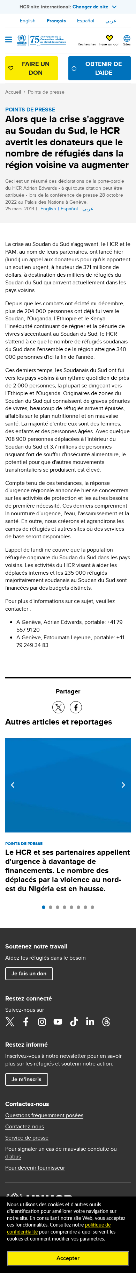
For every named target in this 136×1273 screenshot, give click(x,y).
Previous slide (12, 785)
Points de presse (46, 91)
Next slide (123, 785)
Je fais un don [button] (29, 973)
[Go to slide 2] (52, 908)
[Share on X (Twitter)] (58, 707)
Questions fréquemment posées (44, 1115)
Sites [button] (127, 44)
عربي (110, 20)
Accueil (13, 91)
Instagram (41, 1021)
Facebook (25, 1021)
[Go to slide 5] (73, 908)
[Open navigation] (8, 40)
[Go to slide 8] (94, 908)
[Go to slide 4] (66, 908)
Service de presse (26, 1138)
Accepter (68, 1258)
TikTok (73, 1021)
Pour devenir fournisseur (35, 1168)
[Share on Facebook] (76, 707)
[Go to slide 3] (59, 908)
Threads (106, 1021)
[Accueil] (41, 40)
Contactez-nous (24, 1126)
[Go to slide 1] (45, 908)
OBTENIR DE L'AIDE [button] (103, 68)
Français (56, 20)
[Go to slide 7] (87, 908)
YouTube (57, 1021)
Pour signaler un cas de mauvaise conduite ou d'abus (61, 1153)
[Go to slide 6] (80, 908)
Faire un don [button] (109, 44)
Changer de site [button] (90, 6)
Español (85, 20)
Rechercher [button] (87, 44)
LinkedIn (90, 1021)
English (28, 20)
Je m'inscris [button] (26, 1079)
